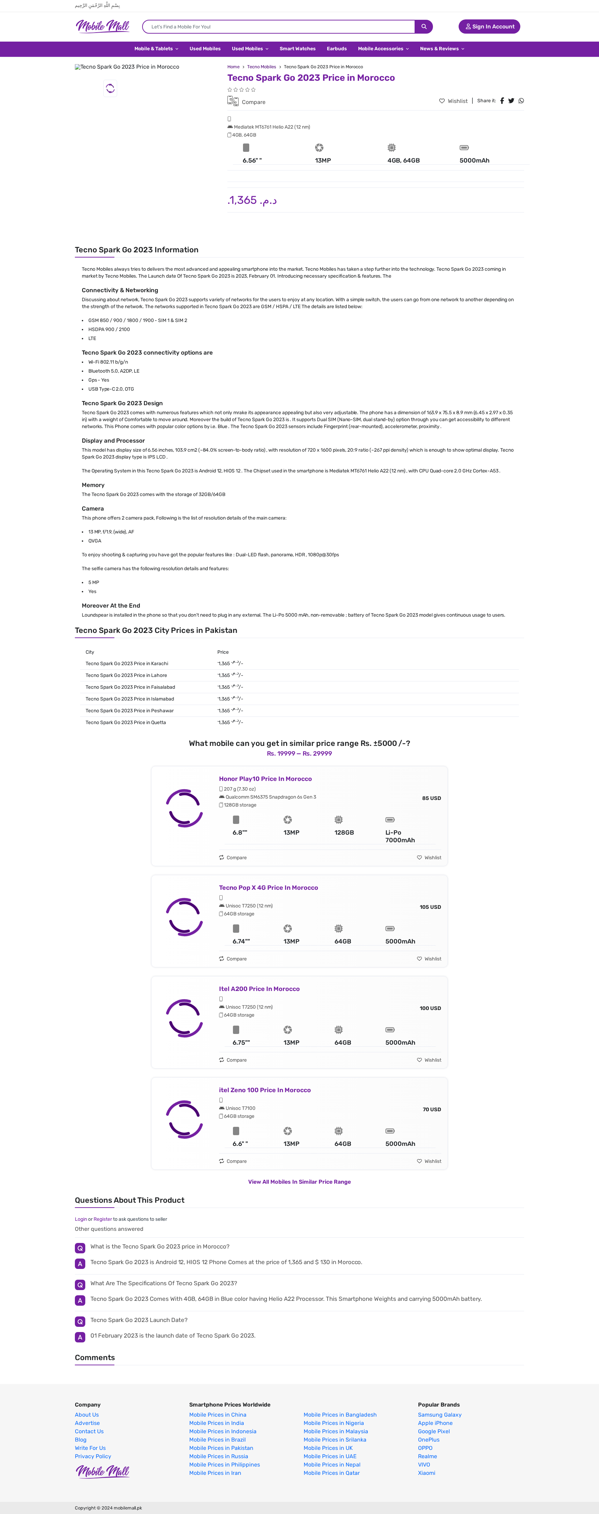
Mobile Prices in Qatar (332, 1473)
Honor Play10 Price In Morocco (265, 779)
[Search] (424, 27)
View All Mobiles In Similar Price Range (299, 1181)
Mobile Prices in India (216, 1423)
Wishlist (457, 101)
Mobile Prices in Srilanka (335, 1440)
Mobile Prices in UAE (330, 1456)
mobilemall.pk (128, 1508)
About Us (87, 1415)
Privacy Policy (93, 1456)
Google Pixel (434, 1431)
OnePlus (429, 1440)
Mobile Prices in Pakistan (221, 1448)
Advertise (87, 1423)
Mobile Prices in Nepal (332, 1465)
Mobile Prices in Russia (218, 1456)
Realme (427, 1456)
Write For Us (90, 1448)
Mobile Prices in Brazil (217, 1440)
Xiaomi (426, 1473)
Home (233, 66)
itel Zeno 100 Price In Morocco (265, 1090)
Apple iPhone (435, 1423)
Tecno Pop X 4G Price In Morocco (268, 887)
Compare (253, 102)
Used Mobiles (205, 49)
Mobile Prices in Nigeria (334, 1423)
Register (103, 1219)
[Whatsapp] (521, 100)
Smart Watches (298, 49)
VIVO (424, 1465)
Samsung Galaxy (440, 1415)
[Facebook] (502, 100)
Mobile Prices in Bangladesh (340, 1415)
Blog (81, 1440)
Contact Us (89, 1431)
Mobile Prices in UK (328, 1448)
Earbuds (337, 49)
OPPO (425, 1448)
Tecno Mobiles (261, 66)
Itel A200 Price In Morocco (259, 989)
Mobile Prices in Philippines (224, 1465)
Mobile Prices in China (217, 1415)
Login (81, 1219)
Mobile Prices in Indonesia (223, 1431)
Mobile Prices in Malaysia (336, 1431)
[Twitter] (511, 100)
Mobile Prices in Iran (215, 1473)
